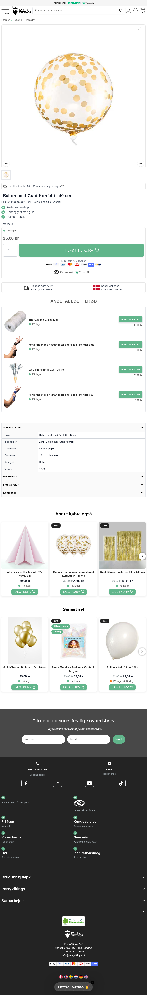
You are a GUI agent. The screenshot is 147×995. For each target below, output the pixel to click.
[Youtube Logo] (89, 783)
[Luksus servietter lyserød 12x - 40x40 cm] (24, 545)
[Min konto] (128, 10)
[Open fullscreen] (73, 96)
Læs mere (7, 223)
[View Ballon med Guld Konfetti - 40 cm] (6, 175)
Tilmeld (119, 739)
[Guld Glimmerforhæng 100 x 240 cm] (122, 545)
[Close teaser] (92, 982)
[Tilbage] (6, 163)
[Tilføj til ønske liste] (140, 29)
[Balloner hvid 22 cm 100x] (122, 640)
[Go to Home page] (21, 11)
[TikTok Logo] (121, 783)
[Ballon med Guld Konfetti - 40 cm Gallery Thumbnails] (6, 175)
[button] (73, 877)
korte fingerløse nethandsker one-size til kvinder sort (61, 344)
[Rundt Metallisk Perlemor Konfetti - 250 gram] (73, 640)
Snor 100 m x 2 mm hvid (43, 319)
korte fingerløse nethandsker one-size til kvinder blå (61, 394)
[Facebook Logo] (25, 783)
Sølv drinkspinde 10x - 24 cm (46, 369)
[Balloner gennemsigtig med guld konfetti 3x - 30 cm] (73, 545)
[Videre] (140, 163)
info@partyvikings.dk (73, 955)
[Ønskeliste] (135, 10)
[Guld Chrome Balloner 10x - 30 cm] (24, 640)
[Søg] (121, 10)
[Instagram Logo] (57, 783)
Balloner (43, 462)
